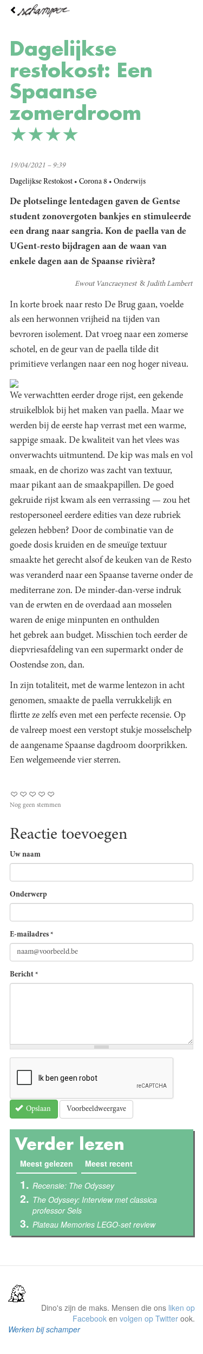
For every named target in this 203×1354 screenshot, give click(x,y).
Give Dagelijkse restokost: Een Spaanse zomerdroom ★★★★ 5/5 (51, 794)
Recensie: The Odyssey (73, 1185)
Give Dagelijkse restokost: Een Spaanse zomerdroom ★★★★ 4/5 (42, 794)
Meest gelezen (48, 1163)
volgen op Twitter (149, 1318)
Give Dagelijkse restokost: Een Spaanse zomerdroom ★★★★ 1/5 (14, 794)
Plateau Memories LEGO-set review (93, 1224)
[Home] (101, 10)
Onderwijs (130, 182)
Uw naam (25, 855)
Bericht (24, 975)
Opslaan (37, 1109)
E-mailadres (32, 935)
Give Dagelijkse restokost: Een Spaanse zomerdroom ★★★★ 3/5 (32, 794)
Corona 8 (93, 182)
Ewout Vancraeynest (105, 284)
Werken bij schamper (44, 1329)
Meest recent (109, 1163)
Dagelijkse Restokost (41, 182)
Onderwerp (28, 895)
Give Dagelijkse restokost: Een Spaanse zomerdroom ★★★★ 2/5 (23, 794)
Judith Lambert (169, 284)
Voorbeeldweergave (96, 1109)
